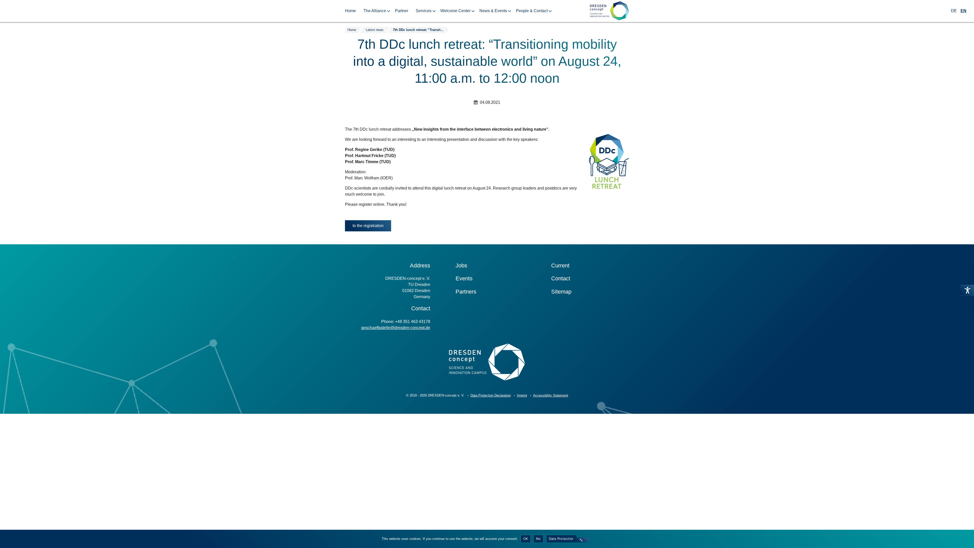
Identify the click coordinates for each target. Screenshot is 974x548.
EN (963, 11)
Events (464, 278)
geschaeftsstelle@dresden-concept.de (395, 328)
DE (954, 11)
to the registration (368, 226)
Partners (466, 291)
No (538, 539)
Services (423, 11)
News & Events (493, 11)
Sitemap (561, 291)
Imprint (522, 395)
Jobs (461, 265)
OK (525, 539)
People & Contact (532, 11)
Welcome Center (455, 11)
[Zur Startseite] (609, 11)
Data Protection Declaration (491, 395)
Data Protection (562, 539)
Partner (401, 11)
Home (350, 11)
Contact (560, 278)
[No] (580, 539)
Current (560, 265)
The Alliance (374, 11)
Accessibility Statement (550, 395)
